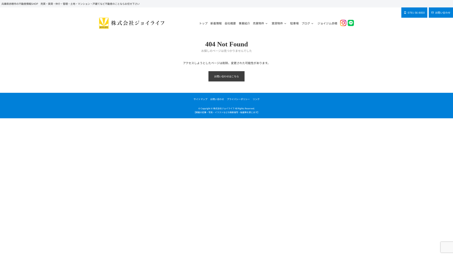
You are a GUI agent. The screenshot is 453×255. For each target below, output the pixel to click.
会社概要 (230, 23)
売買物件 (258, 23)
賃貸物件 (277, 23)
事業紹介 (244, 23)
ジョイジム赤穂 (327, 23)
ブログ (306, 23)
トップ (203, 23)
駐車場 (294, 23)
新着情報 (216, 23)
